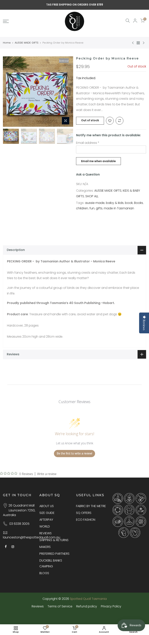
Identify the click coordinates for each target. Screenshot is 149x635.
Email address (87, 143)
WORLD (44, 526)
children (82, 208)
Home (7, 43)
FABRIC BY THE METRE (91, 506)
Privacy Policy (111, 606)
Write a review (46, 474)
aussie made (95, 203)
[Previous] (10, 91)
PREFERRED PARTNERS (54, 553)
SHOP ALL (91, 196)
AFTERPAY (46, 519)
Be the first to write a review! (74, 453)
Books (138, 203)
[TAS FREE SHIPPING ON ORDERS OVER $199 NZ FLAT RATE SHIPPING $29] (75, 4)
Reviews (38, 606)
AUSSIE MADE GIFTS (26, 43)
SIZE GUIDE (47, 513)
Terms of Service (60, 606)
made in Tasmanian (119, 208)
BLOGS (44, 573)
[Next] (66, 91)
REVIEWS (45, 533)
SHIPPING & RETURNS (53, 540)
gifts (99, 208)
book (129, 203)
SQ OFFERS (83, 513)
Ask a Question (88, 174)
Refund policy (86, 606)
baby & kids (115, 203)
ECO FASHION (85, 519)
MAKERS (45, 547)
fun (91, 208)
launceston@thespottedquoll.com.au (31, 537)
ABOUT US (46, 506)
